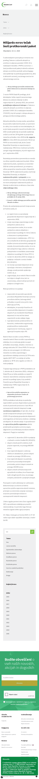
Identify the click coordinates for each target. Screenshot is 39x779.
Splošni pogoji (25, 754)
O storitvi (24, 732)
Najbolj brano (7, 34)
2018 (7, 608)
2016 (7, 600)
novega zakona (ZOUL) (19, 762)
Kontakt (23, 747)
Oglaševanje (24, 752)
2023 (7, 626)
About (30, 745)
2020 (7, 615)
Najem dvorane (25, 723)
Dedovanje (9, 572)
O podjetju (24, 745)
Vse (7, 542)
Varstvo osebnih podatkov (14, 568)
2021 (7, 619)
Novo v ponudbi (6, 732)
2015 (7, 597)
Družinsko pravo (11, 564)
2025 (7, 634)
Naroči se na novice (7, 747)
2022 (7, 622)
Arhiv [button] (5, 28)
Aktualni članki (6, 745)
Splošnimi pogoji (22, 702)
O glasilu (4, 720)
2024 (7, 630)
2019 (7, 611)
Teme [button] (5, 22)
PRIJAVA (19, 683)
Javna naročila (11, 546)
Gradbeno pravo (11, 557)
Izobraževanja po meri (27, 721)
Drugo (8, 575)
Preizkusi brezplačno (27, 734)
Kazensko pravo (11, 561)
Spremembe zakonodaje (14, 550)
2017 (7, 604)
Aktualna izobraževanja (27, 719)
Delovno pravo (11, 553)
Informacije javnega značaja (29, 749)
